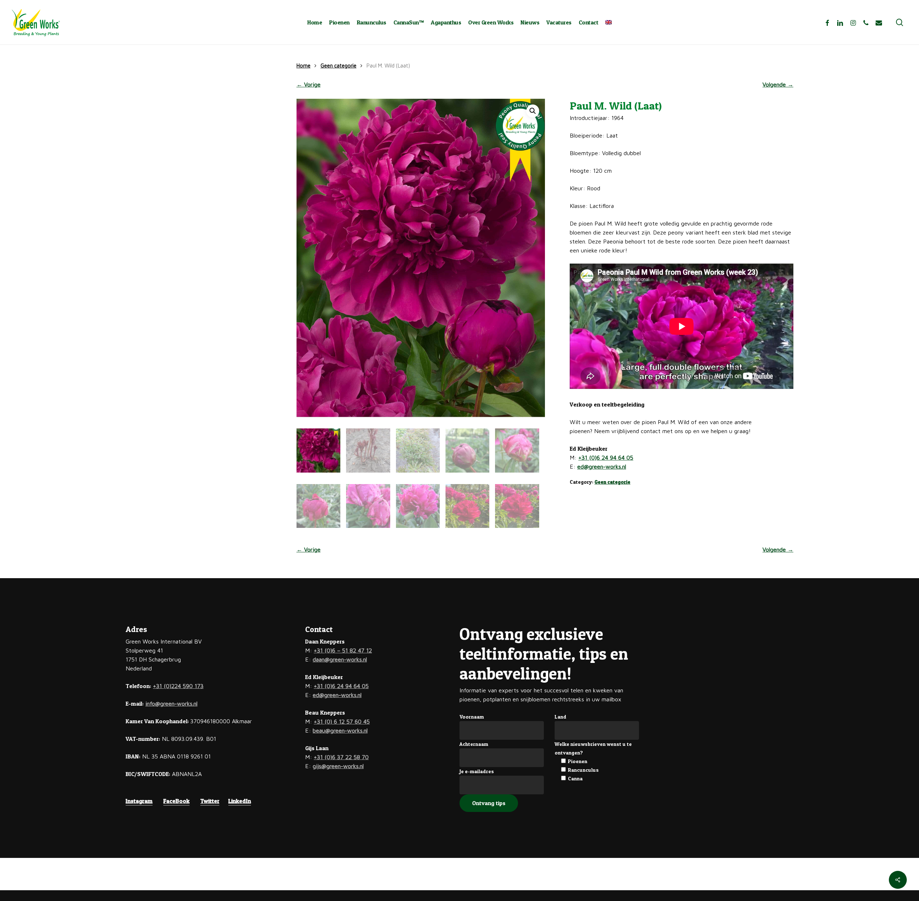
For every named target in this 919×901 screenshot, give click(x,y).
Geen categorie (338, 65)
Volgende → (777, 84)
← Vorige (309, 84)
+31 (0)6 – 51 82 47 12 (343, 650)
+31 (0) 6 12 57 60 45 (342, 721)
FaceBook (176, 800)
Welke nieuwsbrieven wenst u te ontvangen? (593, 748)
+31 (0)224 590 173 (178, 686)
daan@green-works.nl (340, 659)
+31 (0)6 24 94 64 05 (605, 457)
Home (304, 65)
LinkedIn (239, 800)
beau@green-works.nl (340, 730)
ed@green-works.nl (601, 466)
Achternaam (474, 744)
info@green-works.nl (171, 703)
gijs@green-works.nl (338, 766)
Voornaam (472, 717)
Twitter (209, 800)
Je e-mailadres (477, 771)
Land (560, 717)
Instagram (139, 800)
